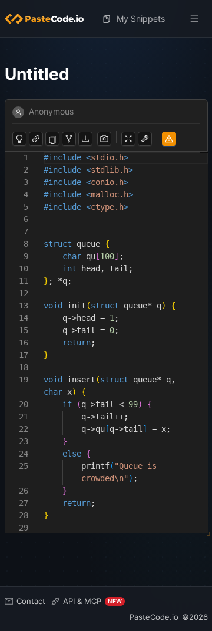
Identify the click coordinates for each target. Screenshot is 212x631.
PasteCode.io (154, 617)
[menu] (106, 19)
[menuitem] (49, 19)
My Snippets (141, 19)
